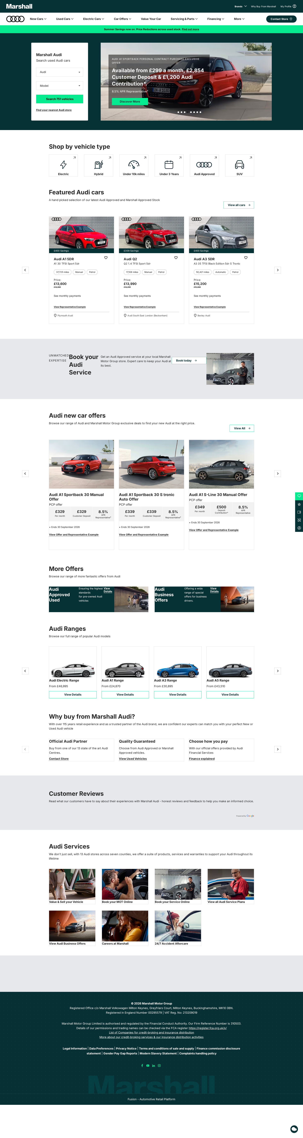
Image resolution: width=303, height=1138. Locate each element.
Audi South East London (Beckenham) (147, 315)
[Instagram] (159, 1066)
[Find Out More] (74, 534)
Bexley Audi (204, 315)
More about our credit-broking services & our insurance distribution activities (151, 1037)
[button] (74, 72)
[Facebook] (142, 1066)
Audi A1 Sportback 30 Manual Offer (76, 497)
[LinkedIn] (154, 1066)
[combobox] (59, 72)
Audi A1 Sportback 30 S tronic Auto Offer (146, 497)
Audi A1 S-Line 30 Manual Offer (218, 495)
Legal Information (75, 1048)
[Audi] (15, 19)
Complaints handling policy (198, 1053)
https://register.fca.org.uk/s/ (208, 1028)
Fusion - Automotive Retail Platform (151, 1099)
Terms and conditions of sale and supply (166, 1048)
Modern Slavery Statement (158, 1053)
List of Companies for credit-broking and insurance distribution (151, 1032)
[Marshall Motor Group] (19, 6)
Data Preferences (101, 1048)
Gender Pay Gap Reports (120, 1053)
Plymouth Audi (65, 315)
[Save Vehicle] (106, 258)
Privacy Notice (126, 1048)
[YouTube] (148, 1066)
